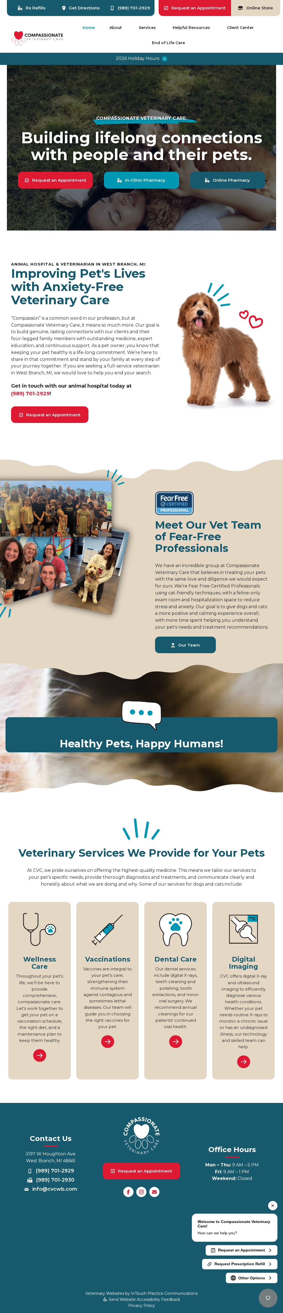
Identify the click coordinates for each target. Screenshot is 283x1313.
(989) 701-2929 (30, 394)
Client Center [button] (240, 27)
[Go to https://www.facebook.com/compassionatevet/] (128, 1192)
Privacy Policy (141, 1305)
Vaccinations (107, 959)
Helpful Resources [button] (191, 27)
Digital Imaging (243, 962)
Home (89, 27)
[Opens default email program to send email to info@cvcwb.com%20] (154, 1192)
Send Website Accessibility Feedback (144, 1299)
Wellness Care (39, 962)
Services (147, 27)
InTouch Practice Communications (164, 1293)
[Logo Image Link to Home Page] (37, 38)
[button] (141, 58)
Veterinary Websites (104, 1293)
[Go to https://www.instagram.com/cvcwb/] (141, 1192)
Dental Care (175, 959)
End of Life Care (168, 42)
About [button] (115, 27)
